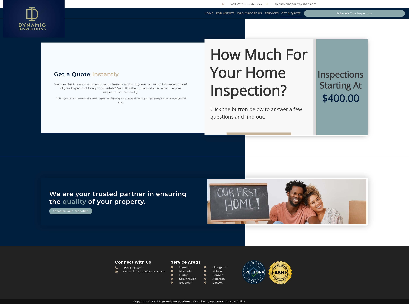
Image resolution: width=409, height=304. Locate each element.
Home (208, 13)
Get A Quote (291, 13)
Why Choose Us (249, 13)
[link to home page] (44, 19)
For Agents (225, 13)
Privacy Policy (235, 301)
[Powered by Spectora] (254, 283)
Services (272, 13)
